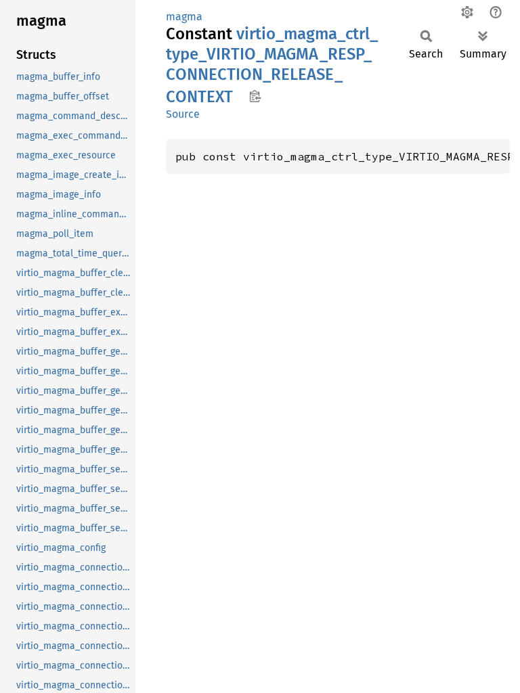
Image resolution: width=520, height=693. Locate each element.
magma (184, 16)
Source (183, 114)
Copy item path (255, 96)
